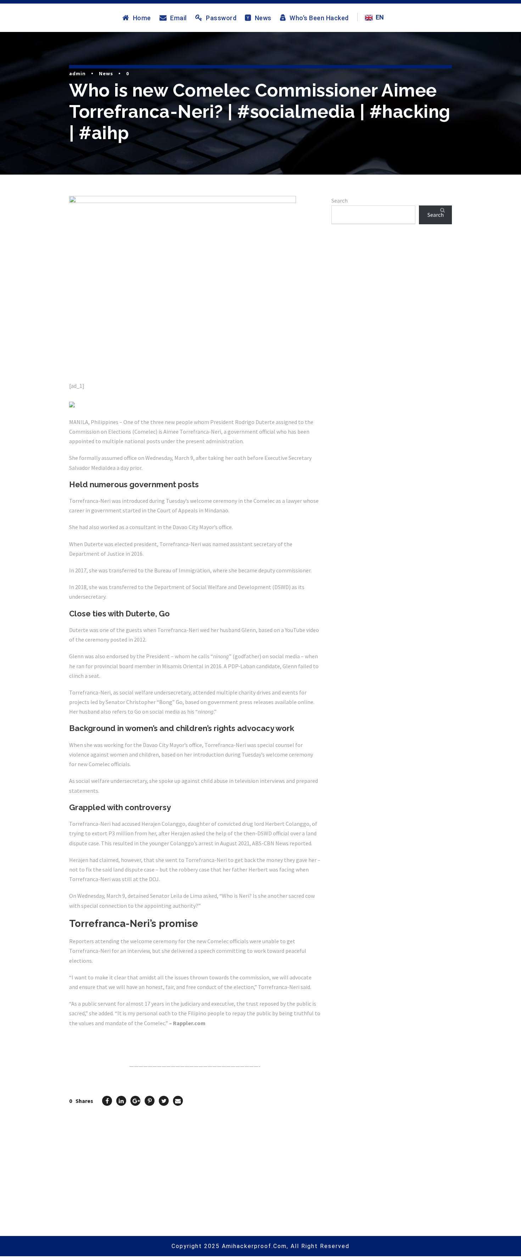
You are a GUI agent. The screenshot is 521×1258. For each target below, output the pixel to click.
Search (339, 200)
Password (221, 17)
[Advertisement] (391, 312)
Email (178, 17)
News (263, 17)
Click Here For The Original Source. (113, 1039)
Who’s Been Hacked (319, 17)
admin (77, 73)
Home (142, 17)
